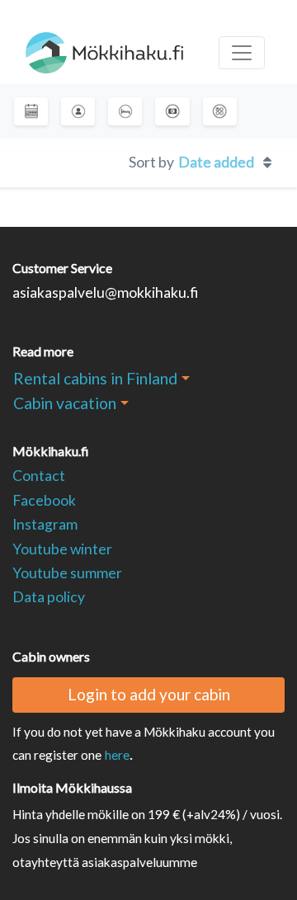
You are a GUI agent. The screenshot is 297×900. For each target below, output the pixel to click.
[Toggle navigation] (242, 52)
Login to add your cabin (149, 694)
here (117, 754)
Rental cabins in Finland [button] (95, 378)
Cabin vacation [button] (64, 402)
